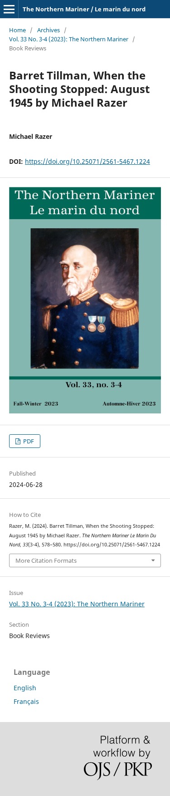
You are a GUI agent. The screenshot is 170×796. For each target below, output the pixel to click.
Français (26, 701)
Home (17, 30)
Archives (48, 30)
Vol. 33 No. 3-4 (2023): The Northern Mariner (68, 39)
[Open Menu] (9, 9)
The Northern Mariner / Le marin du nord (84, 9)
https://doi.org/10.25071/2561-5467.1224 (87, 161)
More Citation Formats (46, 560)
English (25, 687)
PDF (28, 441)
